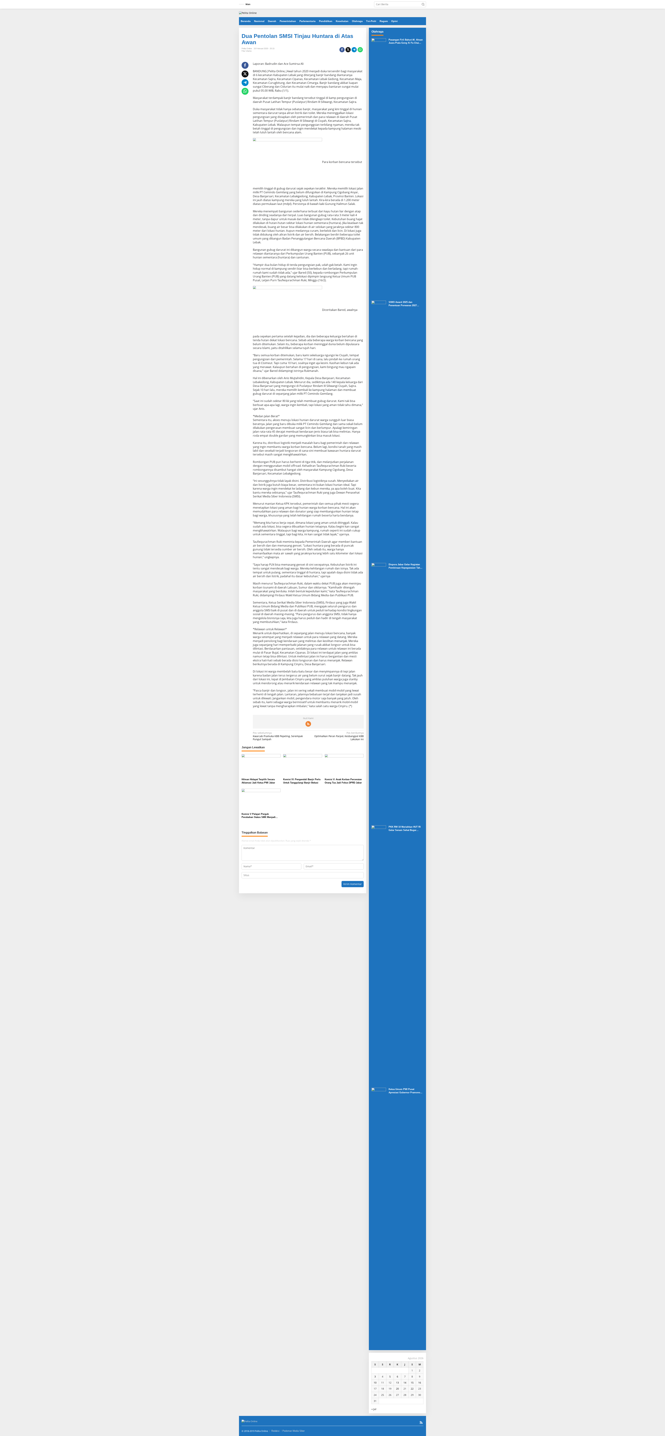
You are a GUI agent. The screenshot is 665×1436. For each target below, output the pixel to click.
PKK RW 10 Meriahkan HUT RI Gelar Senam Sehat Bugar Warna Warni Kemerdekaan (405, 829)
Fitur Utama (246, 51)
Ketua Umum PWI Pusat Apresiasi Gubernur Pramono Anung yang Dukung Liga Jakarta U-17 (404, 1091)
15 (412, 1382)
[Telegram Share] (354, 49)
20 (397, 1388)
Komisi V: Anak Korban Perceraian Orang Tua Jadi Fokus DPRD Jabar (343, 781)
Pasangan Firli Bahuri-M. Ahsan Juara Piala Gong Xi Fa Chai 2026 (406, 41)
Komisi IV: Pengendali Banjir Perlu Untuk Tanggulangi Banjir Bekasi (302, 781)
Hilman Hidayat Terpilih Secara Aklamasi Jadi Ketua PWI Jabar (258, 781)
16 (419, 1382)
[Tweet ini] (348, 49)
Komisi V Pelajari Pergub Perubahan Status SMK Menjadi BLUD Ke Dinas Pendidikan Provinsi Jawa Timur (261, 816)
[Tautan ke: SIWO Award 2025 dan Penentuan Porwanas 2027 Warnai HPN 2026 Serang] (378, 430)
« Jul (373, 1409)
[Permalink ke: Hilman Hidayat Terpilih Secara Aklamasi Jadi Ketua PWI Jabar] (261, 765)
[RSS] (308, 724)
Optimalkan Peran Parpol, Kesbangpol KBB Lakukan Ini (338, 736)
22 (412, 1388)
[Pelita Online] (248, 12)
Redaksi (275, 1431)
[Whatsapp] (360, 49)
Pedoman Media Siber (293, 1431)
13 (397, 1382)
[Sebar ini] (342, 49)
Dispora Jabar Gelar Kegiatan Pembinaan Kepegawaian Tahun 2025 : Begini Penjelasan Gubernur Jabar (406, 566)
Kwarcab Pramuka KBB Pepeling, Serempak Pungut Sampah (278, 736)
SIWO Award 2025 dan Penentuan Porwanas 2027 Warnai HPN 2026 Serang (403, 304)
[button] (423, 4)
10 (375, 1382)
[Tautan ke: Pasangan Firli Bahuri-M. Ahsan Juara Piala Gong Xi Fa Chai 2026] (378, 168)
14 (405, 1382)
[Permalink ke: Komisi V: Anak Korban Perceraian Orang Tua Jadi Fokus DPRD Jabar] (344, 765)
